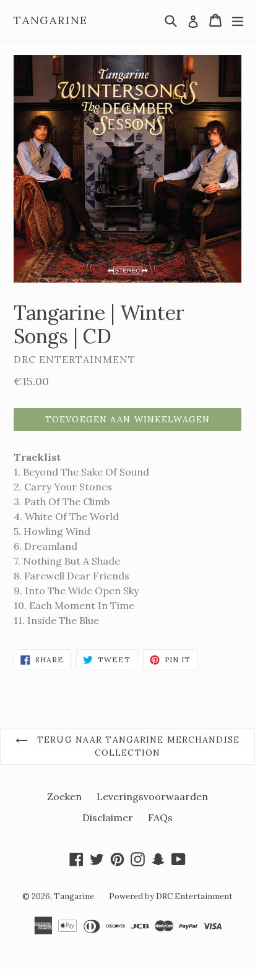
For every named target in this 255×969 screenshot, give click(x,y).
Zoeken (64, 796)
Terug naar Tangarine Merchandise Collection (137, 746)
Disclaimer (107, 817)
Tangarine (51, 20)
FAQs (160, 817)
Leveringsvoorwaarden (152, 796)
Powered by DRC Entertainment (171, 896)
